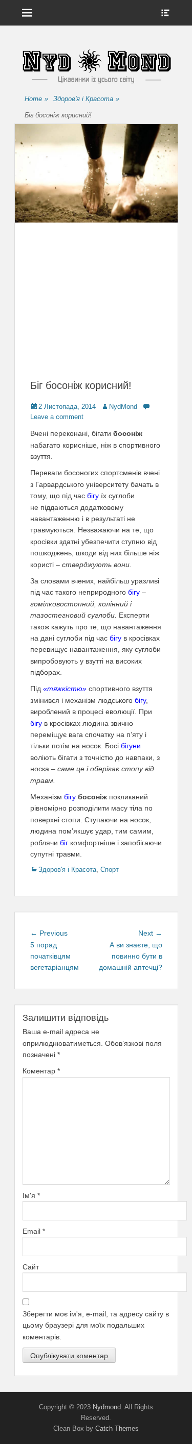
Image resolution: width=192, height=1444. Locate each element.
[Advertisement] (96, 310)
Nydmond (107, 1407)
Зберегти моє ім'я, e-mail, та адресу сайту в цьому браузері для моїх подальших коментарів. (96, 1325)
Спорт (109, 869)
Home (36, 99)
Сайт (31, 1267)
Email (34, 1231)
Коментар (41, 1071)
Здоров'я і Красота (86, 99)
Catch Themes (117, 1428)
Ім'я (31, 1195)
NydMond (123, 406)
